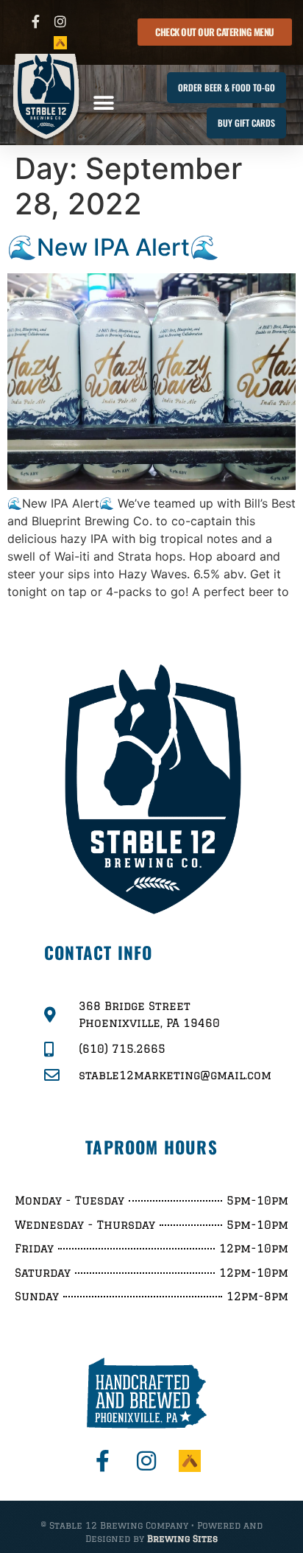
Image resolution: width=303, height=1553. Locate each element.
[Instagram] (60, 21)
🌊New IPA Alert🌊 (113, 247)
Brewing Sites (182, 1538)
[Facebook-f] (35, 21)
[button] (103, 102)
